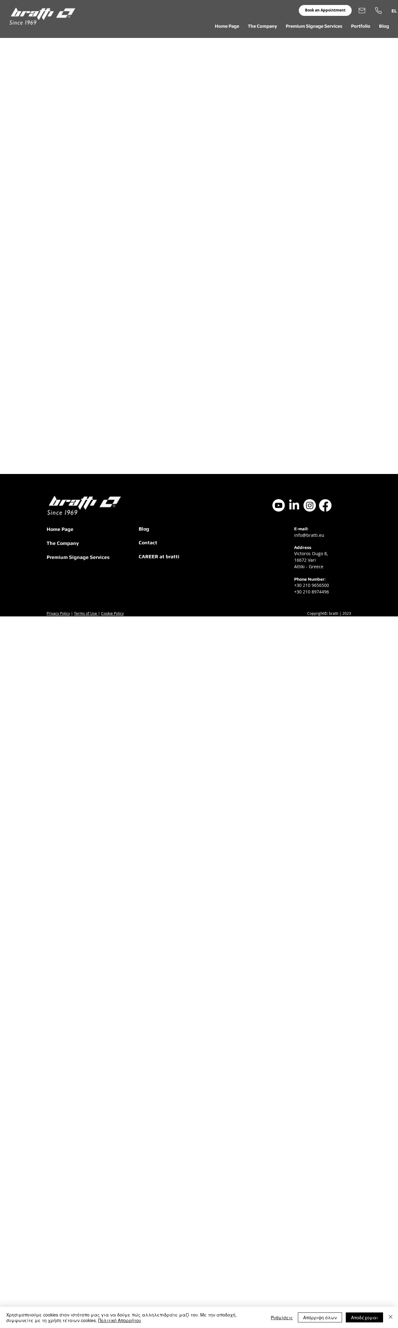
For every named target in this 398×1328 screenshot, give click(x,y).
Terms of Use (86, 613)
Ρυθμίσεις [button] (282, 1317)
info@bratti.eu (309, 535)
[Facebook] (325, 505)
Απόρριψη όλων (320, 1317)
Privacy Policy (58, 613)
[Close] (390, 1317)
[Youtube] (278, 505)
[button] (262, 26)
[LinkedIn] (294, 505)
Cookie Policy (112, 613)
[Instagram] (309, 505)
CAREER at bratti (159, 557)
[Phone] (378, 10)
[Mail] (362, 10)
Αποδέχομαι (364, 1317)
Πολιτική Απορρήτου (119, 1320)
